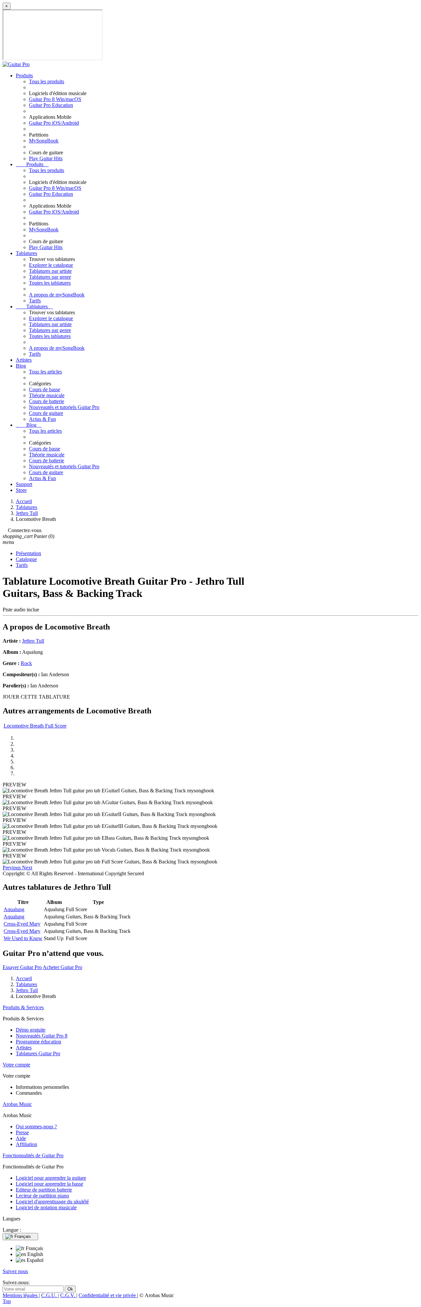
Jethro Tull (33, 641)
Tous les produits (46, 81)
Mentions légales (21, 1295)
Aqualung (14, 909)
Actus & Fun (42, 419)
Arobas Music (17, 1104)
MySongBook (44, 140)
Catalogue (26, 559)
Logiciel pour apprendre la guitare (51, 1178)
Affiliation (26, 1144)
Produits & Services (23, 1007)
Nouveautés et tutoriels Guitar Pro (64, 407)
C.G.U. (49, 1295)
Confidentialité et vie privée (108, 1295)
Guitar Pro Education (51, 105)
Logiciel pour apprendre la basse (49, 1184)
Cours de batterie (46, 401)
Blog (21, 366)
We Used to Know (23, 938)
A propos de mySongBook (57, 294)
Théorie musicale (46, 395)
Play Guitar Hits (45, 158)
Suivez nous (15, 1271)
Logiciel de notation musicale (46, 1207)
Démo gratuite (30, 1030)
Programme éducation (38, 1041)
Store (21, 490)
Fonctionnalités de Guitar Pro (33, 1155)
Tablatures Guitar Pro (38, 1053)
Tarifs (35, 300)
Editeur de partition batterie (44, 1189)
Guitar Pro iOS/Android (54, 123)
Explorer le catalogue (51, 265)
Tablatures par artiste (50, 271)
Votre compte (16, 1064)
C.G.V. (68, 1295)
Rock (26, 663)
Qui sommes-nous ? (36, 1126)
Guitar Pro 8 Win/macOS (55, 99)
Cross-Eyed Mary (22, 924)
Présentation (28, 553)
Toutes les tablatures (50, 283)
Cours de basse (44, 389)
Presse (22, 1132)
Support (24, 484)
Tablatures (26, 253)
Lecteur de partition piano (42, 1195)
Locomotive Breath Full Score (35, 726)
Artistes (24, 360)
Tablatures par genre (50, 277)
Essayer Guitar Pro (22, 967)
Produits (24, 75)
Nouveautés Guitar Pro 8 (41, 1035)
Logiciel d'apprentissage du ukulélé (52, 1201)
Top (7, 1301)
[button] (12, 867)
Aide (21, 1138)
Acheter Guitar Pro (62, 967)
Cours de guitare (46, 413)
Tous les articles (45, 371)
